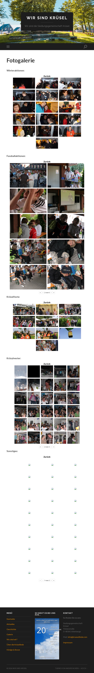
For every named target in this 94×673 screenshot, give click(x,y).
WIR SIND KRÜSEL (47, 18)
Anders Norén (72, 668)
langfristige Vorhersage (47, 657)
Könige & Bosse (13, 650)
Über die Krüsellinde (15, 644)
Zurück (47, 76)
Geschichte (11, 629)
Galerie (10, 634)
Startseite (11, 619)
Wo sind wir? (12, 639)
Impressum (67, 642)
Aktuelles (11, 624)
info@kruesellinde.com (77, 637)
